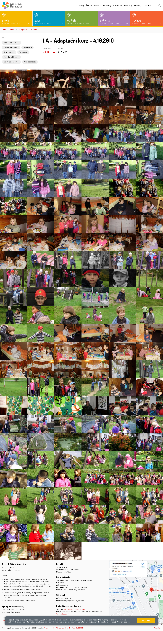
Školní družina (9, 52)
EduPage (138, 5)
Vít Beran (49, 52)
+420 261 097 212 (8, 610)
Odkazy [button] (147, 5)
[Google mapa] (136, 592)
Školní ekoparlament (12, 62)
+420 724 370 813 (20, 610)
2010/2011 (34, 29)
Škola (12, 29)
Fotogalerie (22, 29)
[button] (16, 18)
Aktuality (80, 5)
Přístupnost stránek (63, 628)
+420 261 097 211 (65, 567)
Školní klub (23, 52)
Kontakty (128, 5)
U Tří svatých (68, 609)
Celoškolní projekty (11, 47)
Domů (4, 29)
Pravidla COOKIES (78, 628)
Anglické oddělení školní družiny (12, 57)
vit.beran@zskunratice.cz (11, 612)
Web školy (157, 628)
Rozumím (146, 621)
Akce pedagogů (30, 62)
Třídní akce (27, 47)
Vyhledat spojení (62, 614)
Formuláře (117, 5)
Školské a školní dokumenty (98, 5)
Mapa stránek (49, 628)
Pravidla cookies (124, 622)
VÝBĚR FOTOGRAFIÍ (11, 43)
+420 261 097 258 (73, 569)
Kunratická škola (80, 609)
